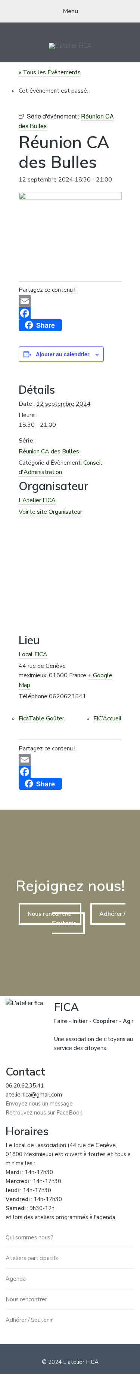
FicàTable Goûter (41, 718)
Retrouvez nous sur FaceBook (44, 1112)
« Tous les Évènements (50, 72)
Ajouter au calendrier (62, 354)
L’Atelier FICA (37, 500)
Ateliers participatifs (32, 1258)
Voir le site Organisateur (50, 512)
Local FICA (33, 654)
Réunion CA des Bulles (49, 451)
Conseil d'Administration (60, 468)
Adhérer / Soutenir (29, 1320)
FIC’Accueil (107, 718)
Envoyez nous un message (39, 1103)
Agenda (16, 1278)
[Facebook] (70, 313)
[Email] (70, 301)
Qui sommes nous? (29, 1237)
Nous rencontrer (50, 914)
